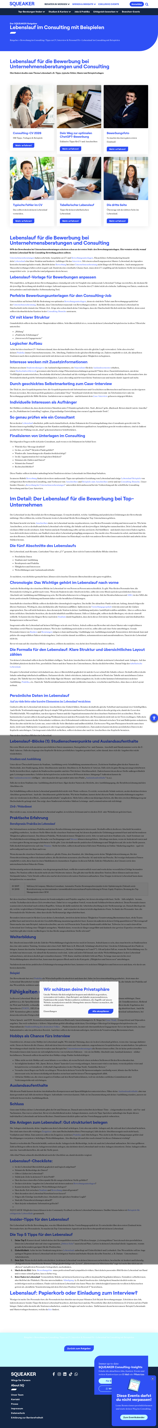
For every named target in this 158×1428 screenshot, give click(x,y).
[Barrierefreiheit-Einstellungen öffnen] (154, 718)
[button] (153, 1379)
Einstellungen (50, 1011)
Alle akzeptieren (100, 1011)
